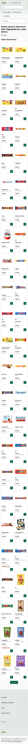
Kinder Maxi (5, 189)
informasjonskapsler (16, 739)
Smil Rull (17, 137)
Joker (2, 708)
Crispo (3, 453)
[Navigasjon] (20, 3)
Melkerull (17, 84)
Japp (3, 163)
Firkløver (4, 84)
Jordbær (17, 640)
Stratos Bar (18, 321)
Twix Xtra (4, 374)
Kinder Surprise (6, 242)
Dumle (17, 189)
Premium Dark (18, 614)
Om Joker (4, 697)
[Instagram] (6, 725)
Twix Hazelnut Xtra (7, 614)
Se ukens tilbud (5, 713)
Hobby (16, 295)
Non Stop (4, 669)
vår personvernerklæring (6, 739)
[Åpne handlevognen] (24, 2)
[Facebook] (2, 725)
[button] (14, 21)
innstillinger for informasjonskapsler (15, 741)
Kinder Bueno (5, 268)
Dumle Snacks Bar (19, 216)
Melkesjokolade (6, 57)
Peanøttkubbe (19, 374)
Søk (24, 7)
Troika (3, 137)
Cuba (3, 321)
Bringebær (4, 640)
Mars (3, 587)
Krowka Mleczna (19, 532)
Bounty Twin (18, 400)
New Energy (18, 348)
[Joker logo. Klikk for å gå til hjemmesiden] (4, 3)
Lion (3, 216)
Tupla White (18, 242)
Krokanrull (18, 163)
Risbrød (17, 669)
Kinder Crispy (5, 532)
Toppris (17, 268)
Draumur (4, 295)
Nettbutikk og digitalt (7, 702)
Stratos (17, 453)
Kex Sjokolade (18, 110)
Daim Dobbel (18, 506)
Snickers (4, 400)
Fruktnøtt (4, 110)
